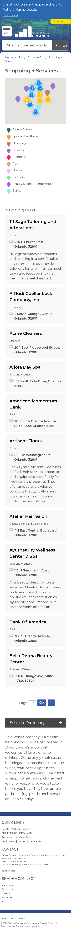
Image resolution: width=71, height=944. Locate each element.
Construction (10, 15)
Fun (20, 57)
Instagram (7, 885)
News (12, 841)
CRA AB (13, 833)
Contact (22, 841)
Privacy (4, 918)
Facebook (7, 889)
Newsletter (35, 841)
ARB (29, 833)
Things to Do (36, 57)
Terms (13, 918)
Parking (15, 829)
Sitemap (22, 918)
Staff (4, 841)
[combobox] (60, 21)
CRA (4, 833)
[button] (53, 86)
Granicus (36, 926)
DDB (22, 833)
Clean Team (25, 837)
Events (5, 829)
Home (9, 57)
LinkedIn (6, 893)
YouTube (7, 897)
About (25, 829)
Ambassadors (9, 837)
